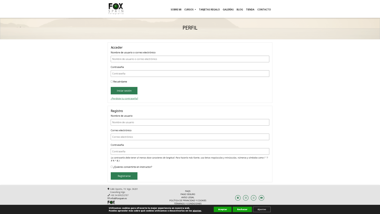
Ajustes (262, 209)
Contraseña (117, 67)
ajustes (197, 210)
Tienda (250, 9)
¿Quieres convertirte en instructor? (132, 167)
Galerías (228, 9)
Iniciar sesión (124, 90)
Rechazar (242, 209)
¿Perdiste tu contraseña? (124, 98)
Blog (240, 9)
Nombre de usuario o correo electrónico (133, 52)
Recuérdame (120, 81)
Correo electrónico (121, 130)
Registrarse (124, 176)
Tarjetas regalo (209, 9)
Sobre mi (176, 9)
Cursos (189, 9)
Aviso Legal (187, 197)
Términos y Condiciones (188, 203)
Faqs (187, 191)
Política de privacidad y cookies (187, 200)
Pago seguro (187, 194)
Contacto (264, 9)
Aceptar (222, 209)
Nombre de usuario (122, 115)
